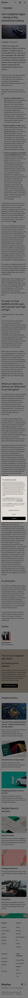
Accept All (14, 518)
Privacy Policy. (20, 500)
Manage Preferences (14, 510)
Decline (14, 514)
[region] (14, 499)
